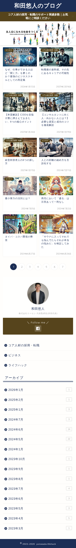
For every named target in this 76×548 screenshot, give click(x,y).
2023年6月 (39, 498)
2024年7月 (39, 419)
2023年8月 (39, 479)
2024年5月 (39, 439)
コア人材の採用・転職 (24, 345)
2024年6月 (39, 429)
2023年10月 (39, 459)
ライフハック (17, 365)
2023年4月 (39, 518)
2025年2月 (39, 399)
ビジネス (14, 355)
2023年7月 (39, 488)
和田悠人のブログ (38, 5)
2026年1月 (39, 389)
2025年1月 (39, 409)
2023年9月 (39, 469)
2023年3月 (39, 528)
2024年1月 (39, 449)
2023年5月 (39, 508)
